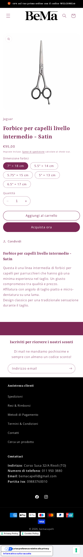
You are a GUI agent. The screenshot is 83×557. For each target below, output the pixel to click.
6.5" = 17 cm (17, 184)
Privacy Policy (11, 533)
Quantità (9, 193)
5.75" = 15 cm (18, 175)
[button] (8, 15)
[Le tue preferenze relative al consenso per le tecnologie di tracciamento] (76, 550)
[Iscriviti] (70, 368)
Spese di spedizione (33, 151)
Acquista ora (41, 227)
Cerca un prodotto (21, 442)
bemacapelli (46, 528)
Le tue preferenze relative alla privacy (31, 548)
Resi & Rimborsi (19, 405)
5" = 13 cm (47, 175)
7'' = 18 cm (15, 166)
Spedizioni (15, 396)
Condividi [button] (14, 241)
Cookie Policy (32, 533)
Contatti (13, 433)
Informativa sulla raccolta (17, 553)
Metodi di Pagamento (23, 414)
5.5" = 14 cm (44, 166)
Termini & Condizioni (23, 424)
